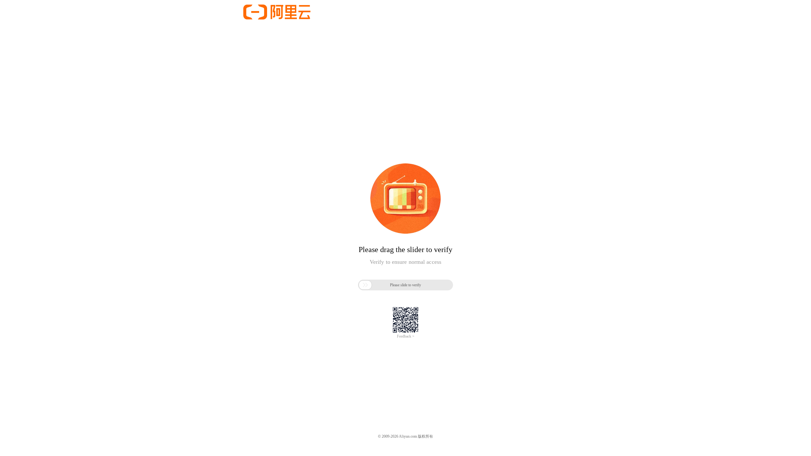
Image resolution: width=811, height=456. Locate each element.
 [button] (365, 285)
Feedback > (405, 336)
